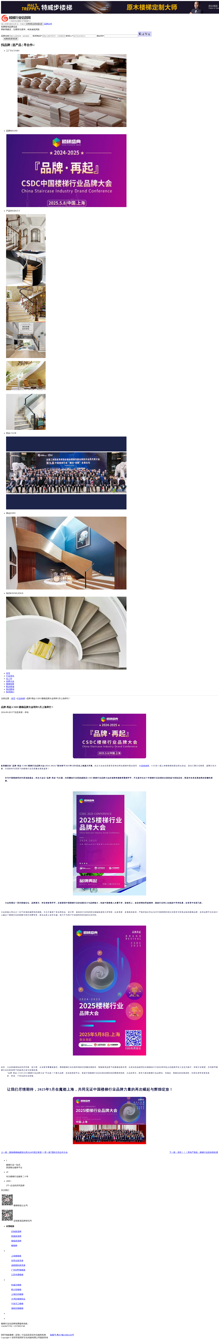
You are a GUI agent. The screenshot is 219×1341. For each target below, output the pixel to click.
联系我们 (10, 692)
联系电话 (37, 36)
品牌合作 (48, 24)
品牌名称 (5, 36)
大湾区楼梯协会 (18, 1299)
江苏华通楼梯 (17, 1275)
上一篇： (34, 1152)
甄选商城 (10, 686)
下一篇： (193, 1152)
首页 (8, 673)
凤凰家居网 (16, 1236)
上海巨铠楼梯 (17, 1294)
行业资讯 (10, 676)
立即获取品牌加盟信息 (34, 24)
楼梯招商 (10, 684)
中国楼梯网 (144, 766)
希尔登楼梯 (16, 1290)
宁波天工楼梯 (17, 1304)
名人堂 (9, 679)
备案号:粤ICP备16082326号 (62, 1335)
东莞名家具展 (17, 1261)
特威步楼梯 (16, 1285)
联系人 (69, 36)
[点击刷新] (145, 34)
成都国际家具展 (18, 1265)
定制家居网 (16, 1231)
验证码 (100, 36)
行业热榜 (21, 698)
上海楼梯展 (16, 1256)
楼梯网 (14, 1245)
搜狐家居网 (16, 1241)
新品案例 (10, 689)
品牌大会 (10, 681)
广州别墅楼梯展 (18, 1270)
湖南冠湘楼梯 (17, 1308)
